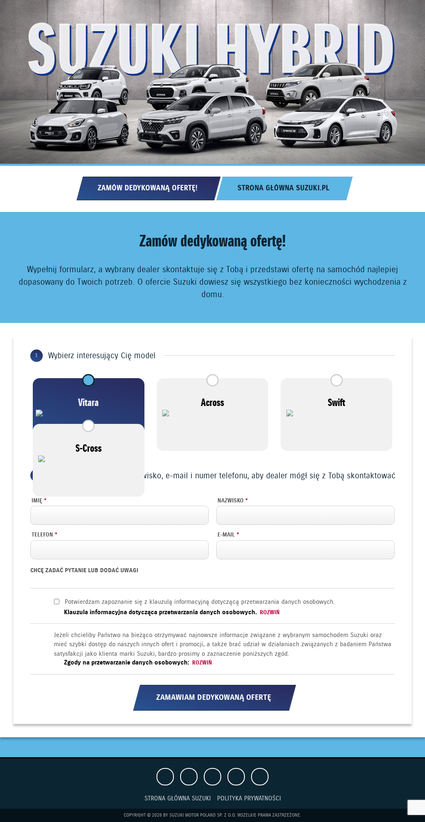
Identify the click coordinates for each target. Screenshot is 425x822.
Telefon (44, 535)
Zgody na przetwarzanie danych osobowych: (138, 663)
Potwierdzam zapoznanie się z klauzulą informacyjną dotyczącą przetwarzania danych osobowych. (200, 602)
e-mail (228, 535)
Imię (39, 501)
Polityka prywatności (249, 799)
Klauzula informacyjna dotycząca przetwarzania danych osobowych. (172, 612)
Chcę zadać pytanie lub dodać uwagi (84, 571)
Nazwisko (232, 501)
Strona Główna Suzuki (177, 799)
